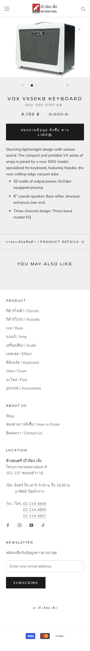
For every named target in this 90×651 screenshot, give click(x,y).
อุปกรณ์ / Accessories (23, 388)
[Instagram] (20, 525)
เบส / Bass (14, 328)
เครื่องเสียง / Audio (21, 345)
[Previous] (22, 85)
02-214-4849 (34, 503)
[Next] (67, 85)
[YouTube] (31, 525)
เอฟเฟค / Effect (19, 353)
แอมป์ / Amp (16, 336)
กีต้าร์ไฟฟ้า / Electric (22, 310)
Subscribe (25, 583)
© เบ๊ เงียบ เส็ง (45, 608)
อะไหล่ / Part (16, 379)
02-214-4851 (34, 515)
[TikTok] (43, 525)
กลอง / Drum (16, 371)
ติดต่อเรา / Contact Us (24, 433)
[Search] (83, 8)
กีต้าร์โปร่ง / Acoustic (23, 319)
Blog (10, 415)
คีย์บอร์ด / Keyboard (22, 362)
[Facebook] (8, 525)
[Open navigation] (7, 8)
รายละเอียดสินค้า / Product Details (42, 242)
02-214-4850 (34, 509)
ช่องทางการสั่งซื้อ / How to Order (33, 424)
